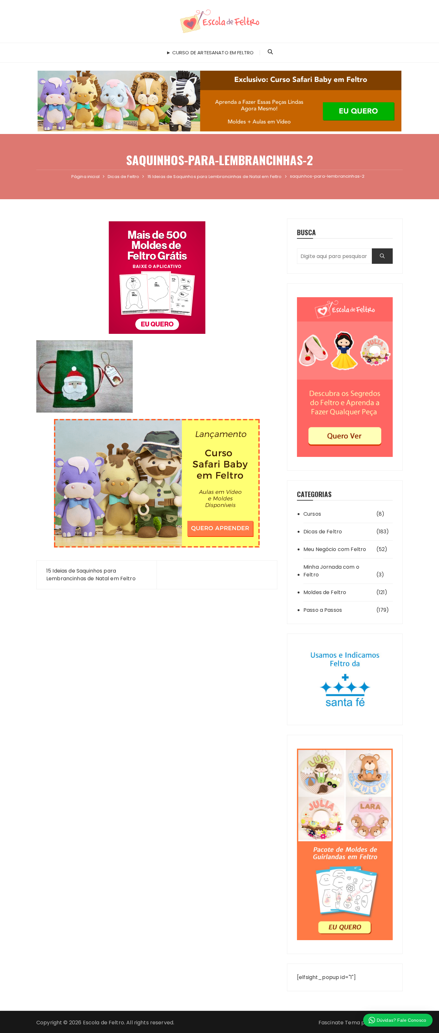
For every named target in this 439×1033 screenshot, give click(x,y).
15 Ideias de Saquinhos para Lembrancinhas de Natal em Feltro (91, 574)
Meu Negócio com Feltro (334, 549)
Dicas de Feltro (322, 531)
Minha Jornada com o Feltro (331, 570)
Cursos (312, 514)
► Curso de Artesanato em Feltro (210, 52)
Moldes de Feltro (324, 592)
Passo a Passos (322, 610)
